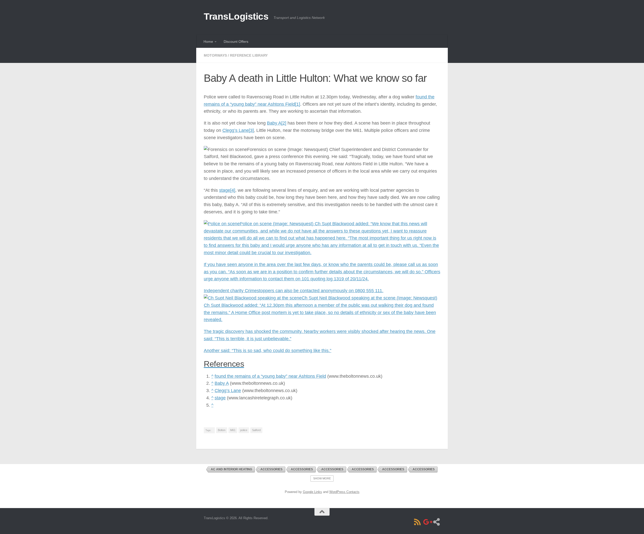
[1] (297, 104)
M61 (232, 430)
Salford (256, 430)
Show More (322, 478)
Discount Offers (236, 42)
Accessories (271, 469)
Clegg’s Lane (235, 130)
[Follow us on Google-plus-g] (427, 522)
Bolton (221, 430)
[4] (232, 190)
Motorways (215, 55)
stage (224, 190)
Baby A (274, 123)
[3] (251, 130)
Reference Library (249, 55)
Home (208, 42)
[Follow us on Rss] (417, 522)
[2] (283, 123)
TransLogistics (236, 16)
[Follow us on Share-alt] (436, 522)
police (243, 430)
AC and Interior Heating (231, 469)
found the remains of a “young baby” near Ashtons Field (270, 376)
